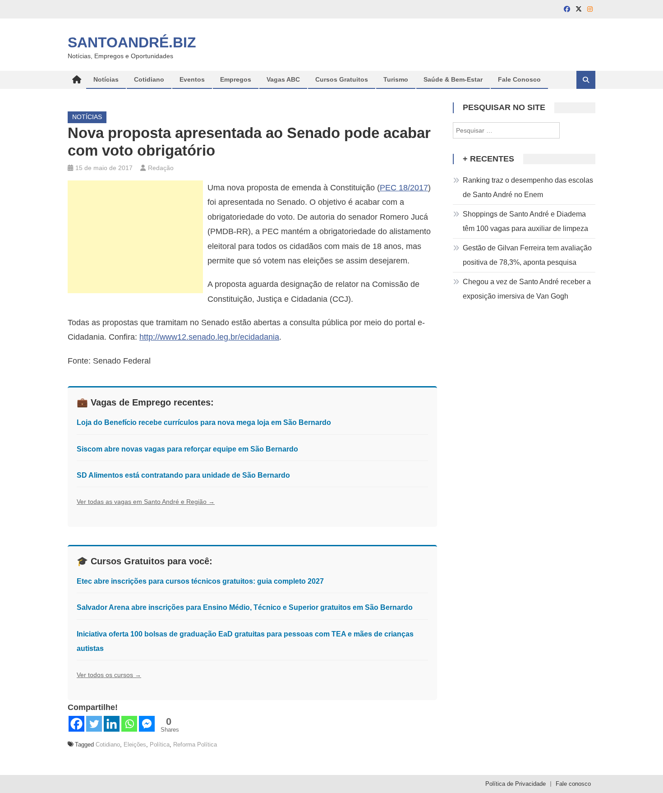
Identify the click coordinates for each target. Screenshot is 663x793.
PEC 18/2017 (404, 187)
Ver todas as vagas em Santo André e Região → (146, 501)
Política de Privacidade (515, 783)
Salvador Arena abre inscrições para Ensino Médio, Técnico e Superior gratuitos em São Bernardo (245, 607)
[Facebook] (76, 724)
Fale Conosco (519, 79)
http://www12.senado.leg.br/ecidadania (209, 336)
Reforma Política (195, 744)
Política (160, 744)
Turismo (395, 79)
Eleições (135, 744)
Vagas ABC (283, 79)
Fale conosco (573, 783)
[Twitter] (94, 724)
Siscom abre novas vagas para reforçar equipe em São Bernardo (187, 449)
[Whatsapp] (129, 724)
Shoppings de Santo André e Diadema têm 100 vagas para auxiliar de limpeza (525, 221)
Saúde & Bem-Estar (453, 79)
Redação (161, 167)
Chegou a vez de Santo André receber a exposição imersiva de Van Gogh (527, 289)
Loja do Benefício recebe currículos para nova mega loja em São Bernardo (204, 422)
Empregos (235, 79)
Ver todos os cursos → (109, 674)
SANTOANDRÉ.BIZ (132, 42)
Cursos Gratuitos (341, 79)
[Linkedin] (112, 724)
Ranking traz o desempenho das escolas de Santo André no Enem (528, 187)
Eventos (192, 79)
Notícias (106, 79)
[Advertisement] (135, 236)
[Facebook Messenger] (147, 724)
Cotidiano (149, 79)
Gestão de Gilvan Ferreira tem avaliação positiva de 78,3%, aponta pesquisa (527, 255)
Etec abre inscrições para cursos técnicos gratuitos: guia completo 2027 (200, 581)
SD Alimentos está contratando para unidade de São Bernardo (183, 475)
